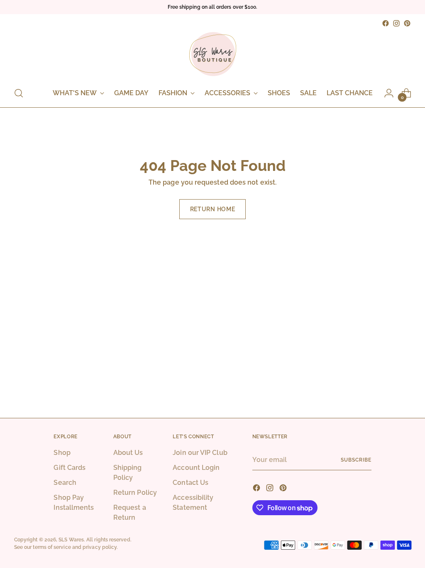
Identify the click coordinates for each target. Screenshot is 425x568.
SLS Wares (71, 539)
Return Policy (135, 492)
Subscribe (356, 460)
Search (65, 483)
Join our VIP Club (200, 453)
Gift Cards (69, 468)
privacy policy (100, 547)
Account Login (196, 468)
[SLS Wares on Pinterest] (407, 23)
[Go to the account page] (389, 93)
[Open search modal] (18, 93)
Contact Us (190, 483)
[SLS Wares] (212, 54)
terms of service (52, 547)
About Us (128, 453)
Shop (62, 453)
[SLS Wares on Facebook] (385, 23)
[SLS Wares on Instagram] (396, 23)
